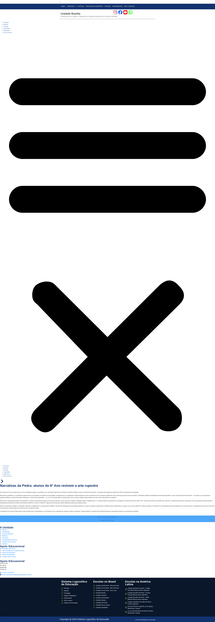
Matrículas (6, 30)
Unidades (75, 16)
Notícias (5, 24)
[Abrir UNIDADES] (75, 6)
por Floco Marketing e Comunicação (145, 619)
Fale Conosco (7, 32)
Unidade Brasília (70, 13)
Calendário (6, 28)
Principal (6, 22)
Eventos (5, 26)
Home (69, 16)
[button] (107, 249)
